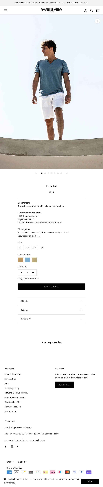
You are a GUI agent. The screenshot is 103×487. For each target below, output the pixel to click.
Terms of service (13, 406)
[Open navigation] (5, 10)
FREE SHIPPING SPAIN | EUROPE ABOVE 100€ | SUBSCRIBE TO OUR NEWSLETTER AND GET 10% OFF (52, 3)
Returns (24, 310)
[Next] (66, 173)
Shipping (25, 301)
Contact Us (10, 379)
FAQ (7, 383)
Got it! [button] (90, 481)
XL (34, 247)
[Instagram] (12, 446)
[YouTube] (18, 446)
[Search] (91, 10)
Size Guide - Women (15, 397)
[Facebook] (6, 446)
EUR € (9, 462)
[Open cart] (97, 10)
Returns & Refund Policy (16, 392)
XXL (42, 247)
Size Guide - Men (13, 402)
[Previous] (36, 173)
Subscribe (64, 385)
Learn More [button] (9, 483)
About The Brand (13, 374)
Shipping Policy (12, 388)
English (21, 462)
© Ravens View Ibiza (14, 468)
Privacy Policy (11, 411)
